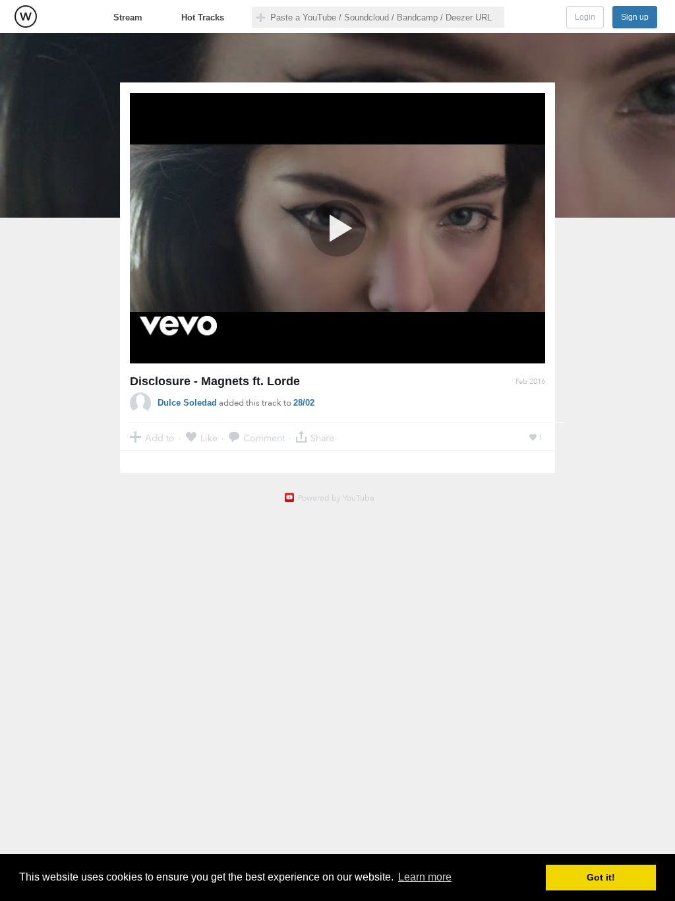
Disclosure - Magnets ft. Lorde (215, 381)
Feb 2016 (530, 382)
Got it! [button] (601, 877)
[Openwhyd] (26, 16)
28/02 (303, 403)
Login (585, 17)
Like (209, 437)
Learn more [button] (425, 877)
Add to (160, 437)
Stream (127, 17)
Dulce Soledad (187, 403)
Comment (264, 437)
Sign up (635, 17)
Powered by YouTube (336, 498)
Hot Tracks (202, 17)
